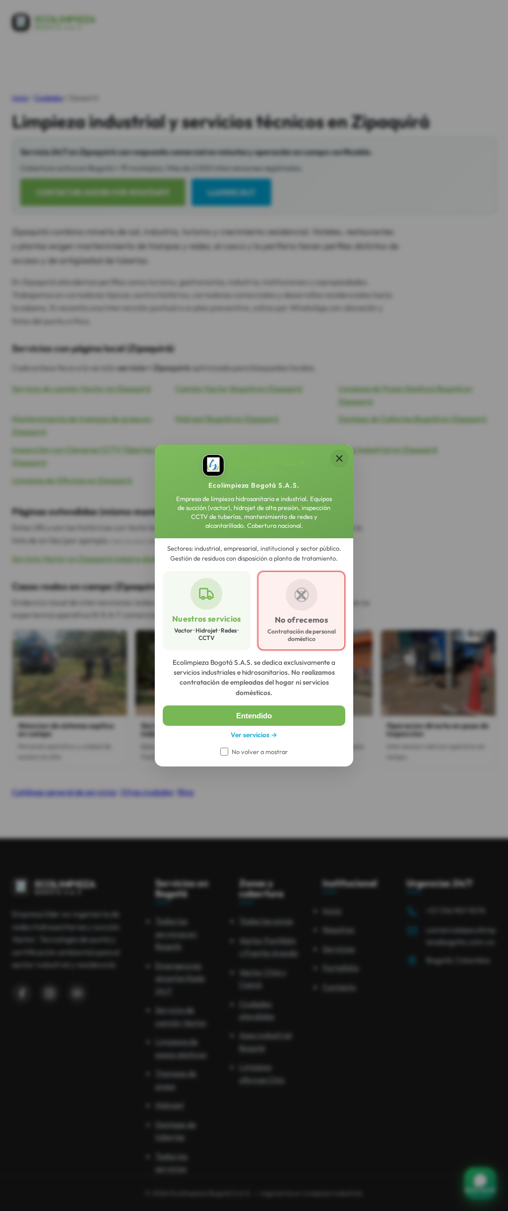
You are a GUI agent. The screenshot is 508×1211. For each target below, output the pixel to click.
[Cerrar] (339, 458)
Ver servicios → (254, 734)
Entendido (254, 715)
